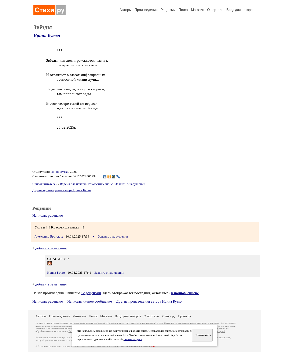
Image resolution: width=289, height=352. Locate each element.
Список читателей (44, 184)
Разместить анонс (100, 184)
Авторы (126, 10)
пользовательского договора (204, 323)
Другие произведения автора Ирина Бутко (61, 190)
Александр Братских (48, 236)
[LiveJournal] (118, 176)
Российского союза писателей (134, 346)
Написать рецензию (47, 215)
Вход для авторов (240, 10)
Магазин (197, 10)
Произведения (146, 10)
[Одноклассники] (109, 176)
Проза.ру (184, 316)
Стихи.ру (168, 316)
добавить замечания (51, 248)
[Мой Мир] (113, 176)
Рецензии (168, 10)
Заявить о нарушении (130, 184)
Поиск (183, 10)
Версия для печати (73, 184)
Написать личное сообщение (89, 301)
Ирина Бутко (46, 35)
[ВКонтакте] (105, 176)
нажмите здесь (133, 339)
